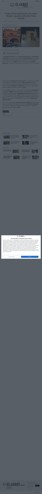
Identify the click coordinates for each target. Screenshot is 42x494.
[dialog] (21, 247)
